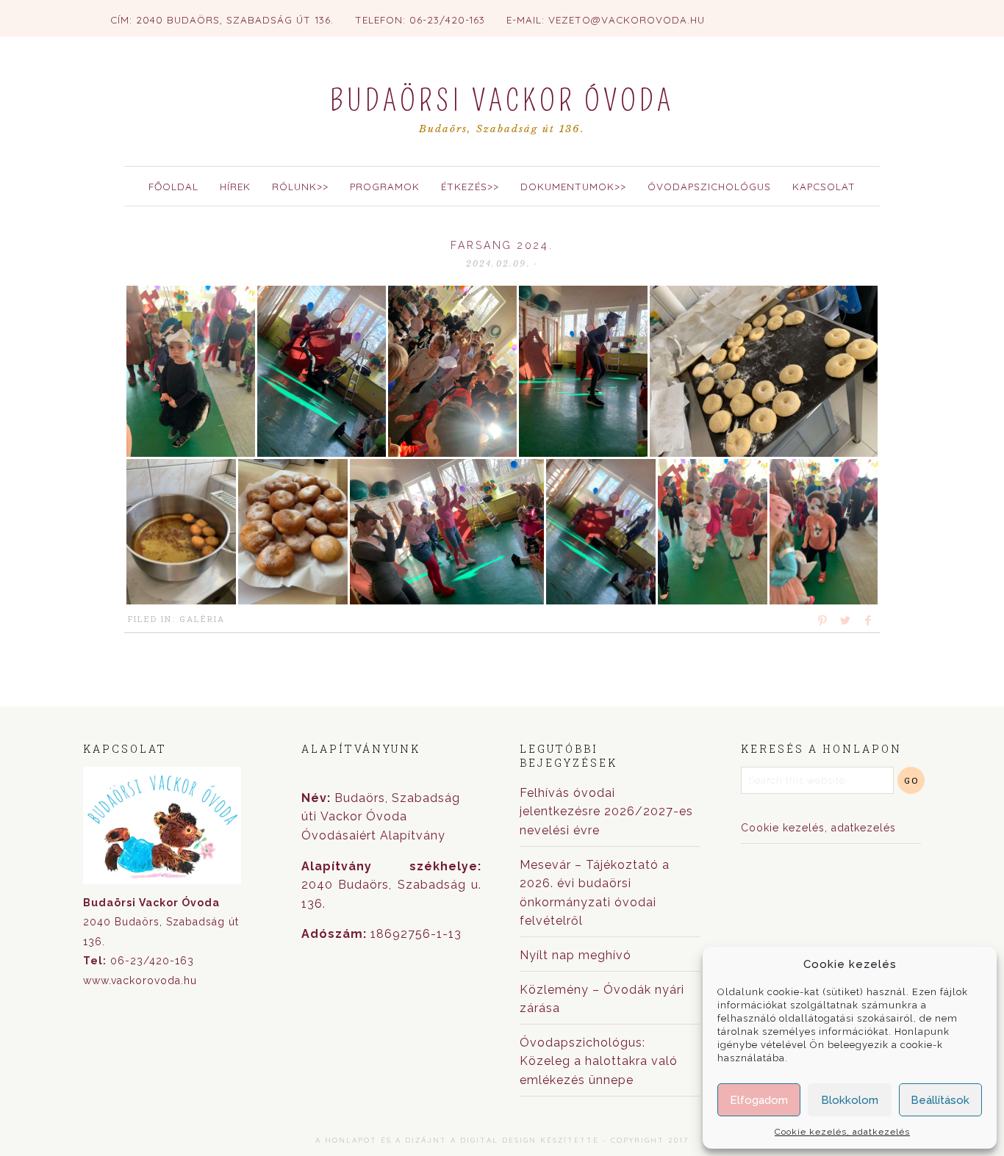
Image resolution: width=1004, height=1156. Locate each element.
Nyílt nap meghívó (575, 955)
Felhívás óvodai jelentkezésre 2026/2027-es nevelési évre (606, 811)
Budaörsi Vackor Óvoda (502, 101)
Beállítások (940, 1100)
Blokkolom (849, 1100)
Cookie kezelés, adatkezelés (842, 1132)
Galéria (202, 618)
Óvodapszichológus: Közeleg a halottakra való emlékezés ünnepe (599, 1061)
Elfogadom (759, 1100)
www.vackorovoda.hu (140, 980)
